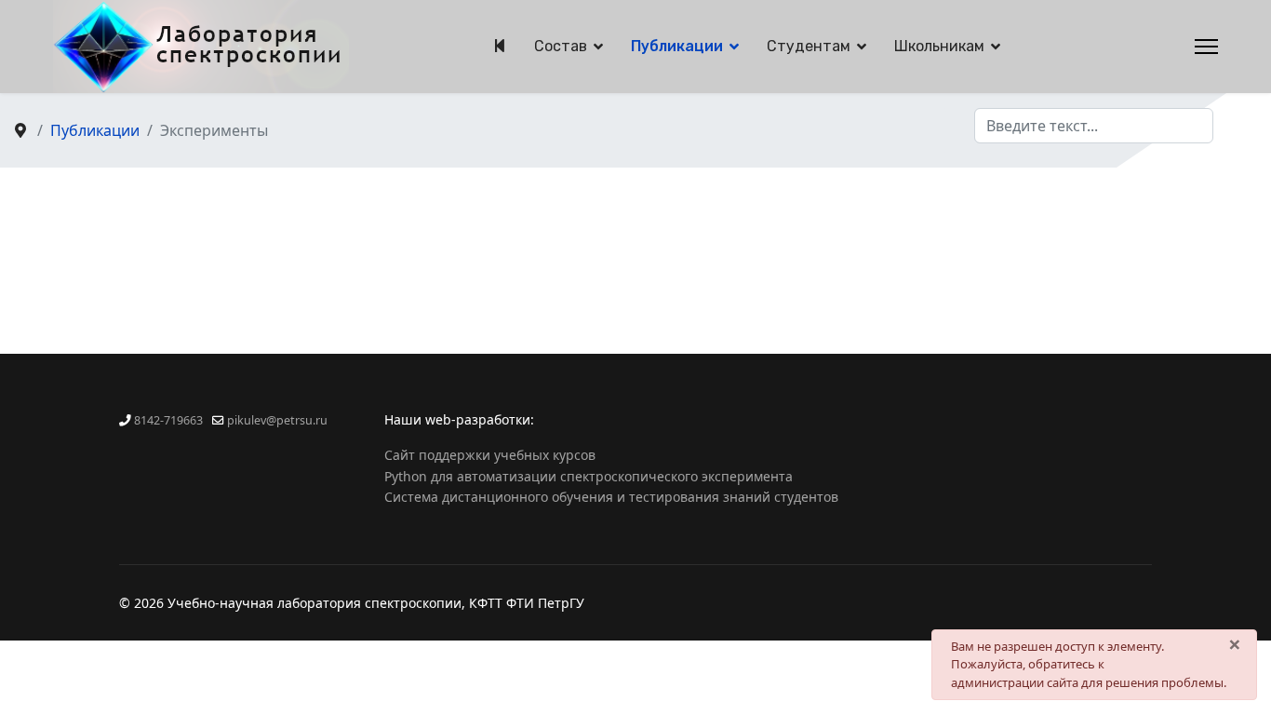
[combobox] (1093, 125)
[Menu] (1206, 46)
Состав (560, 46)
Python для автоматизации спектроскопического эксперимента (588, 476)
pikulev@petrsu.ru (277, 420)
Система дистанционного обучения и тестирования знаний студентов (611, 497)
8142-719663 (168, 420)
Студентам (808, 46)
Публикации (677, 46)
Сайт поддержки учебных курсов (489, 455)
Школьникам (939, 46)
